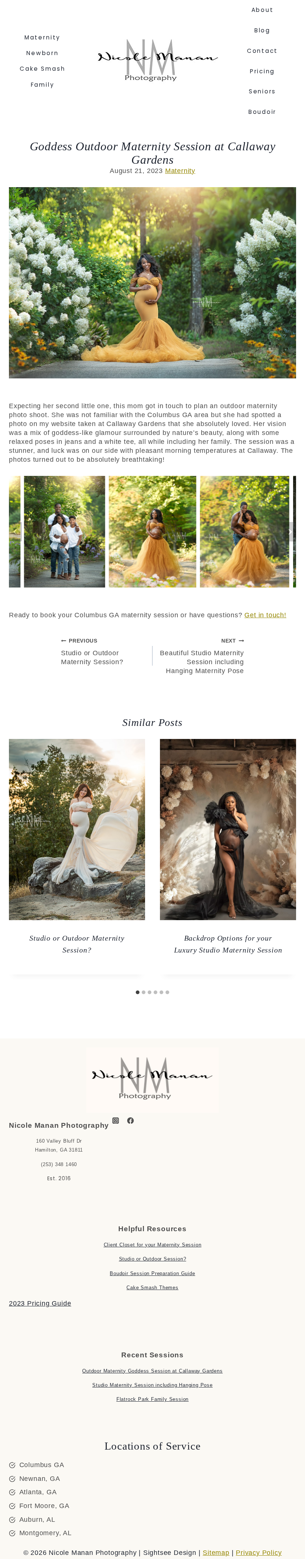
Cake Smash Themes (152, 1287)
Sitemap (216, 1552)
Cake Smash (42, 69)
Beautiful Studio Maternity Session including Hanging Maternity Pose (202, 656)
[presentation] (77, 829)
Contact (262, 51)
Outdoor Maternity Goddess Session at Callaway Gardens (152, 1371)
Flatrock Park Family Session (152, 1399)
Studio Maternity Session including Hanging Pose (152, 1385)
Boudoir (262, 112)
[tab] (137, 992)
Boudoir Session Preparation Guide (152, 1273)
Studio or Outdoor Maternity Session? (92, 652)
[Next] (282, 863)
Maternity (43, 37)
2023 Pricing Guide (40, 1303)
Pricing (262, 71)
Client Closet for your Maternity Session (153, 1245)
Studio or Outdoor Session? (152, 1259)
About (262, 10)
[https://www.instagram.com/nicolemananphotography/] (115, 1120)
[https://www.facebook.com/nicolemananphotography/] (130, 1120)
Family (43, 85)
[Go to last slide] (15, 532)
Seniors (262, 91)
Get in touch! (265, 615)
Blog (262, 30)
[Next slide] (289, 532)
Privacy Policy (259, 1552)
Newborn (42, 53)
